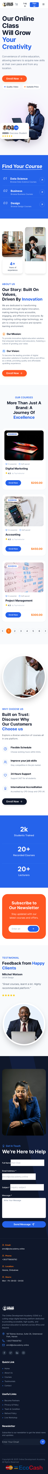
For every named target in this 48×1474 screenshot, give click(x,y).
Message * (7, 1195)
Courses (7, 1377)
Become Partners (10, 1400)
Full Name (6, 1163)
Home (6, 1368)
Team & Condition (11, 1409)
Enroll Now (12, 78)
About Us (7, 1373)
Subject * (6, 1187)
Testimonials (8, 1381)
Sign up (34, 4)
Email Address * (9, 1171)
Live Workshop (9, 1417)
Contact (6, 1385)
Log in (25, 4)
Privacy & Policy (10, 1405)
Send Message (22, 1224)
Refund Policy (9, 1413)
